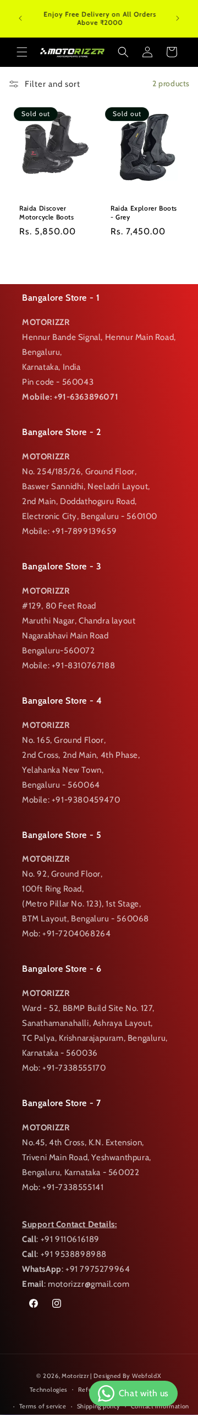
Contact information (160, 1406)
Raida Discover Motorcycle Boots (46, 212)
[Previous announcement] (20, 18)
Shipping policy (99, 1406)
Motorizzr (75, 1376)
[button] (22, 52)
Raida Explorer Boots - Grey (144, 212)
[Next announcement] (178, 18)
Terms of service (43, 1406)
